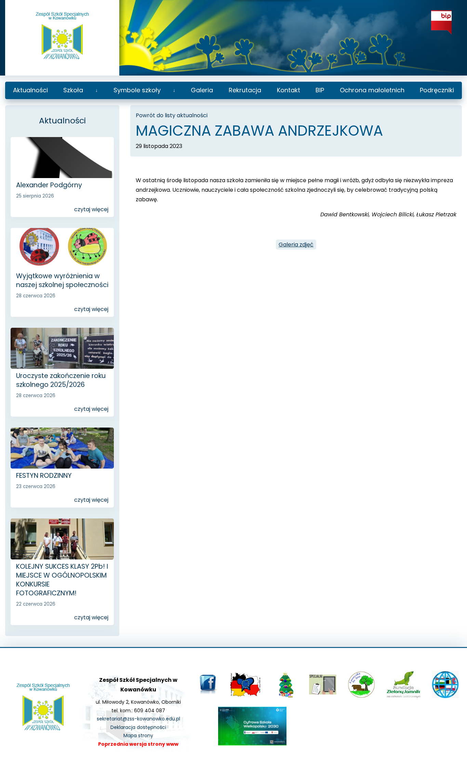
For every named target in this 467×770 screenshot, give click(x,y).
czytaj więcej (91, 209)
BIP (320, 90)
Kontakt (288, 90)
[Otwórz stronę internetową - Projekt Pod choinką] (285, 696)
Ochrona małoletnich (372, 90)
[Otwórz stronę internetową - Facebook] (208, 693)
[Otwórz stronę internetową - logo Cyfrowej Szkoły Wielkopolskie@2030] (252, 743)
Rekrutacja (245, 90)
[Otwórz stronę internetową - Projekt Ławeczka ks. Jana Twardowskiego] (361, 696)
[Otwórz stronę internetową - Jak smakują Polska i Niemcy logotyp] (245, 694)
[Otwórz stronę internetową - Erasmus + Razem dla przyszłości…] (445, 696)
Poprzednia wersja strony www (138, 744)
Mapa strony (138, 735)
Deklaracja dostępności (138, 727)
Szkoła (73, 90)
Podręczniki (437, 90)
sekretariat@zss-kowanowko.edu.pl (138, 718)
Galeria (202, 90)
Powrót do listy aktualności (172, 115)
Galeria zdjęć (296, 244)
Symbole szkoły (137, 90)
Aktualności (30, 90)
